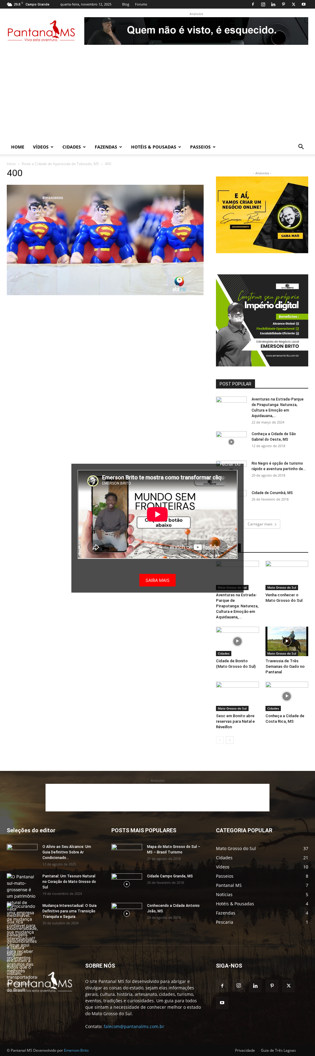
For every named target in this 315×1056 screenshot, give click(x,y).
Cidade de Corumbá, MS (272, 493)
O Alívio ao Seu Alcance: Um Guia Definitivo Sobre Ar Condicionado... (66, 852)
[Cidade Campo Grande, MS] (126, 884)
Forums (141, 4)
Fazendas (106, 147)
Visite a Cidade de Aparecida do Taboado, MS (60, 163)
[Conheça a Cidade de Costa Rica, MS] (287, 696)
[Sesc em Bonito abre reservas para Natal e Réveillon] (237, 696)
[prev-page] (220, 740)
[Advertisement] (157, 94)
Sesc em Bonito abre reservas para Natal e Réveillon (235, 721)
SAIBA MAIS (157, 580)
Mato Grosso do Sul (281, 587)
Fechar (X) (230, 463)
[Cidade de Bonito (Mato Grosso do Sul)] (237, 641)
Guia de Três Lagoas (278, 1050)
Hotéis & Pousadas (153, 147)
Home (17, 147)
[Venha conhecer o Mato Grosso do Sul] (287, 575)
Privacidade (245, 1050)
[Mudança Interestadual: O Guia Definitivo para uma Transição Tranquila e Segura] (22, 948)
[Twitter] (293, 4)
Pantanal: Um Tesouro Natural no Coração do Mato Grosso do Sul (69, 881)
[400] (105, 293)
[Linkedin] (273, 4)
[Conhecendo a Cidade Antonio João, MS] (126, 913)
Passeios (200, 147)
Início (11, 163)
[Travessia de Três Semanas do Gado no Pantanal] (287, 641)
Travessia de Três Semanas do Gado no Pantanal (285, 666)
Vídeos (41, 147)
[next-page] (229, 740)
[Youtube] (303, 4)
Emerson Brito (76, 1050)
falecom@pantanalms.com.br (134, 1026)
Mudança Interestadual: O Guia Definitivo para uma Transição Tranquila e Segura (69, 911)
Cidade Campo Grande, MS (170, 876)
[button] (300, 147)
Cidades (71, 147)
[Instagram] (263, 4)
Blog (125, 4)
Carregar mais (260, 524)
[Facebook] (252, 4)
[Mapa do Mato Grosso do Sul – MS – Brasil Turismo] (126, 854)
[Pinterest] (283, 4)
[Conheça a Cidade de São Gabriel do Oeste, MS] (231, 442)
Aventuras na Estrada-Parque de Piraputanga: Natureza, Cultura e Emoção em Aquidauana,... (237, 606)
